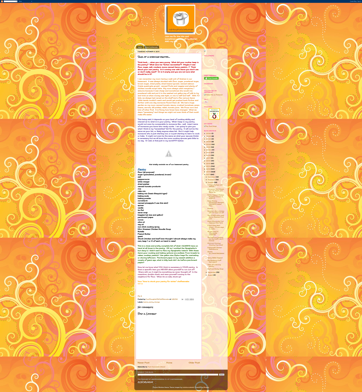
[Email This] (186, 299)
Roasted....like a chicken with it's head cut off (215, 211)
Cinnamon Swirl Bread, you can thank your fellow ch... (215, 190)
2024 (208, 139)
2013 (208, 169)
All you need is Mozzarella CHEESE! (212, 233)
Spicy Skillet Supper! (215, 258)
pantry (151, 302)
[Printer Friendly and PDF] (211, 79)
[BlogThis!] (188, 299)
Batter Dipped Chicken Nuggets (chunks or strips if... (215, 196)
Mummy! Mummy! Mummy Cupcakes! (215, 244)
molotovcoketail (188, 387)
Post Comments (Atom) (156, 367)
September (212, 272)
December (212, 177)
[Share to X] (189, 299)
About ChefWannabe (151, 47)
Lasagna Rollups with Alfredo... (215, 185)
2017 (208, 158)
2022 (208, 144)
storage (157, 302)
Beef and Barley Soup (215, 269)
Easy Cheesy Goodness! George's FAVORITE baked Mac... (215, 203)
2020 (209, 150)
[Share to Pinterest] (193, 299)
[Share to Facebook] (191, 299)
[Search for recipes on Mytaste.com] (210, 126)
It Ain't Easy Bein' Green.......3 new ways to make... (215, 227)
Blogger (206, 387)
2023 (208, 141)
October (211, 182)
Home (140, 47)
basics (145, 302)
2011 (208, 174)
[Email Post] (182, 299)
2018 (208, 155)
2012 (208, 172)
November (212, 179)
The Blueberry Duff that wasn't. (214, 261)
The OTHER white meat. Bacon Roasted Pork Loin (215, 216)
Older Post (194, 362)
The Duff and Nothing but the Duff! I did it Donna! (215, 239)
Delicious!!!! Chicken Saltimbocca (214, 248)
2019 (208, 152)
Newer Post (143, 362)
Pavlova (210, 208)
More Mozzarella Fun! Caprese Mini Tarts (215, 222)
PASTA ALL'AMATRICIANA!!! (215, 253)
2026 (209, 133)
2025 (209, 136)
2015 (208, 163)
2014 (208, 166)
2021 (208, 147)
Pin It (140, 296)
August (210, 275)
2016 (208, 161)
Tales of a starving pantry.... (214, 265)
